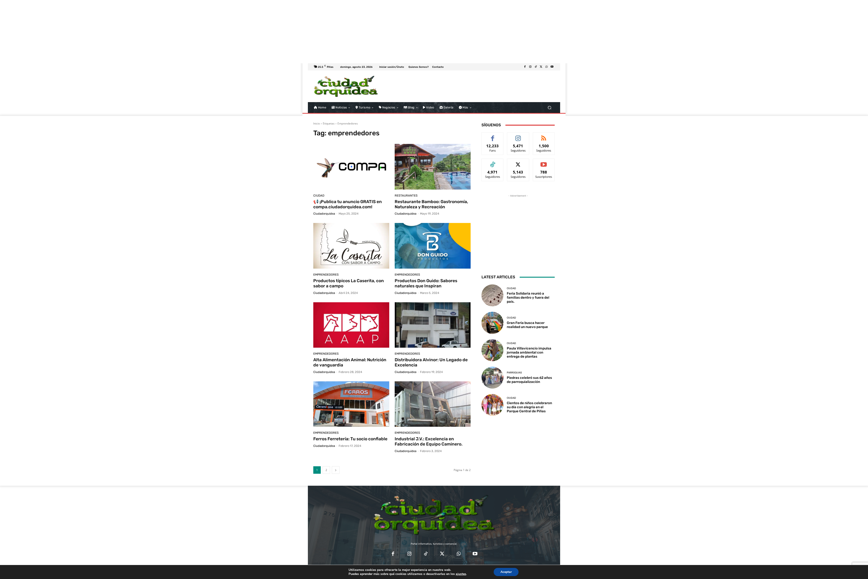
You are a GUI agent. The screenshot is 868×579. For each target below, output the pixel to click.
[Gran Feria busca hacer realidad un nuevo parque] (492, 323)
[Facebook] (525, 67)
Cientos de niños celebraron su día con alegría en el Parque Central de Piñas (529, 407)
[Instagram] (530, 67)
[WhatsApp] (546, 67)
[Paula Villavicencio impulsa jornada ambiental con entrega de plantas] (492, 350)
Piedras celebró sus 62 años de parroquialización (529, 380)
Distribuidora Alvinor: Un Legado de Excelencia (431, 362)
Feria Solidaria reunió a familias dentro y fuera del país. (528, 297)
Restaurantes (406, 195)
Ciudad (318, 195)
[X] (541, 67)
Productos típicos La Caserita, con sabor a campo (348, 283)
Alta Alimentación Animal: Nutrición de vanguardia (349, 362)
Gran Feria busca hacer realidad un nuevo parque (527, 325)
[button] (549, 107)
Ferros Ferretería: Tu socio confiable (350, 438)
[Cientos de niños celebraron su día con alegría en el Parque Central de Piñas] (492, 405)
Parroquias (514, 372)
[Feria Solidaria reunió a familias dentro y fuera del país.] (492, 295)
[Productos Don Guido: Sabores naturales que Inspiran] (433, 246)
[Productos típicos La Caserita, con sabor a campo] (351, 246)
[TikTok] (535, 67)
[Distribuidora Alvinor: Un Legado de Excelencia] (433, 325)
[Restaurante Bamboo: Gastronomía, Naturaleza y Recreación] (433, 167)
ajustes (461, 574)
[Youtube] (552, 67)
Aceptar (506, 572)
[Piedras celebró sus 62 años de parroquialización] (492, 378)
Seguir (518, 136)
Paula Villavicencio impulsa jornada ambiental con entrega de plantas (529, 352)
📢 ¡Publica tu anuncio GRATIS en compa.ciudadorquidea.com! (347, 204)
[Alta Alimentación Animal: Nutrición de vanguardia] (351, 325)
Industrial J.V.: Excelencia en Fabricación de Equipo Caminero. (428, 441)
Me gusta (492, 136)
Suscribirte (544, 162)
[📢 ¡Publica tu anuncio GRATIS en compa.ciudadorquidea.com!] (351, 167)
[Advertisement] (135, 31)
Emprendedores (326, 274)
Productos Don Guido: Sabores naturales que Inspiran (426, 283)
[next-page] (336, 470)
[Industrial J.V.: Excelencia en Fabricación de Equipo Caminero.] (433, 404)
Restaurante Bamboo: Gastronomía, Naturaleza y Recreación (431, 204)
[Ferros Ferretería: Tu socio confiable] (351, 404)
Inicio (316, 123)
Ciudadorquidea (324, 213)
